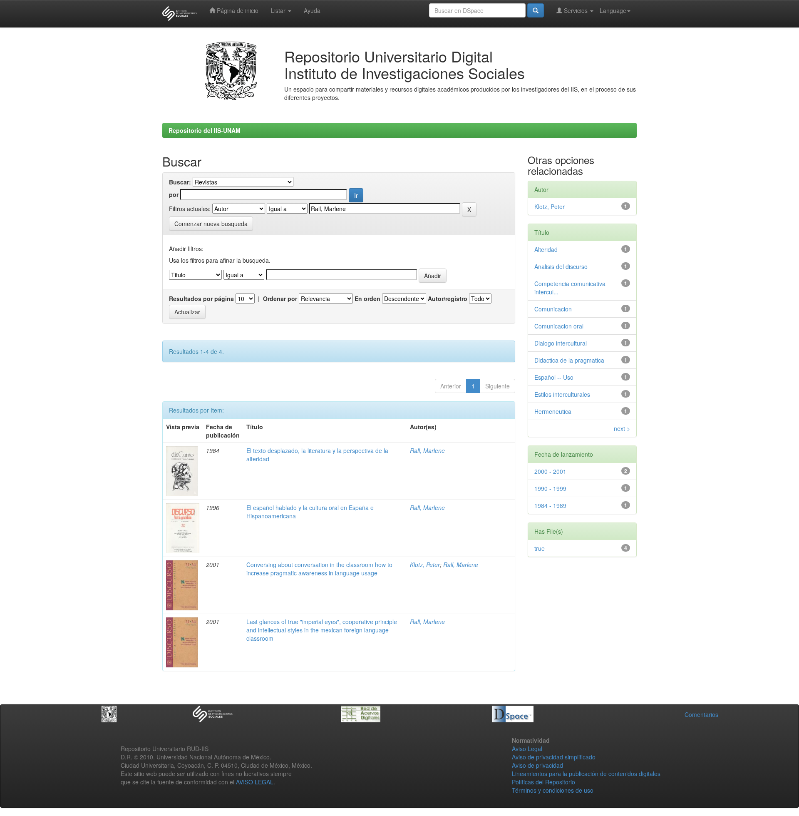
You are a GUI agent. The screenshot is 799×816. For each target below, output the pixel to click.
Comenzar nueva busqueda (211, 223)
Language (613, 10)
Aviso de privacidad (537, 765)
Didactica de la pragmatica (569, 360)
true (539, 548)
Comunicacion (553, 309)
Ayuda (312, 10)
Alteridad (546, 249)
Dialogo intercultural (560, 343)
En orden (367, 298)
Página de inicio (236, 10)
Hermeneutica (552, 411)
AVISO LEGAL (254, 782)
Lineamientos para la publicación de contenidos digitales (586, 773)
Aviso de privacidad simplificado (554, 757)
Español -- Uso (553, 377)
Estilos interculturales (562, 394)
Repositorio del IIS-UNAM (205, 130)
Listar (279, 10)
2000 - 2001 (550, 471)
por (174, 194)
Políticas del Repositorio (543, 782)
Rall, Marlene (427, 450)
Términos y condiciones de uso (552, 790)
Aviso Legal (527, 748)
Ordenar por (280, 298)
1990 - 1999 (550, 488)
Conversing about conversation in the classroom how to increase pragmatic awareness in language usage (319, 568)
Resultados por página (201, 298)
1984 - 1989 (550, 505)
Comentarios (701, 714)
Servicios (575, 10)
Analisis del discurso (561, 266)
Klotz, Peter (425, 564)
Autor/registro (447, 298)
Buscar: (180, 182)
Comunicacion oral (558, 326)
